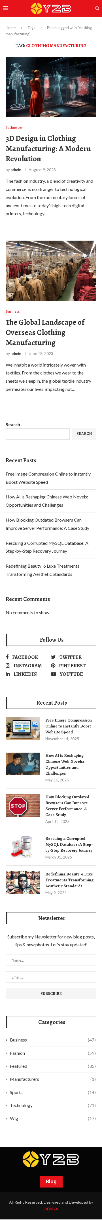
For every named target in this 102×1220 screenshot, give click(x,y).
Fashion (53, 1053)
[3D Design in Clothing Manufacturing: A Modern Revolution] (51, 87)
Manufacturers (53, 1079)
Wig (53, 1118)
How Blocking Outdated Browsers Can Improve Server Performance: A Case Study (67, 806)
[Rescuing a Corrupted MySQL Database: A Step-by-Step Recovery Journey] (23, 847)
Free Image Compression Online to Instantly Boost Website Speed (68, 726)
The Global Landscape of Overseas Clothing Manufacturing (45, 332)
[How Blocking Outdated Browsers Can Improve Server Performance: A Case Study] (23, 805)
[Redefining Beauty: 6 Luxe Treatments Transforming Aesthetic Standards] (23, 882)
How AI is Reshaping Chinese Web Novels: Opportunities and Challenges (64, 764)
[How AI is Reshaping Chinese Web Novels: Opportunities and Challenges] (23, 764)
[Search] (97, 8)
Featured (53, 1066)
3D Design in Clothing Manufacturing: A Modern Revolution (48, 148)
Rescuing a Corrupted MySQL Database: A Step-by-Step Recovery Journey (69, 844)
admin (16, 169)
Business (53, 1039)
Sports (53, 1092)
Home (11, 27)
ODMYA (51, 1208)
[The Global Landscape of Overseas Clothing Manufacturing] (51, 271)
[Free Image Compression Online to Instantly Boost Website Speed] (23, 728)
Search (13, 424)
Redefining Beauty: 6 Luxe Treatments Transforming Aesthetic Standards (69, 880)
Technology (53, 1105)
